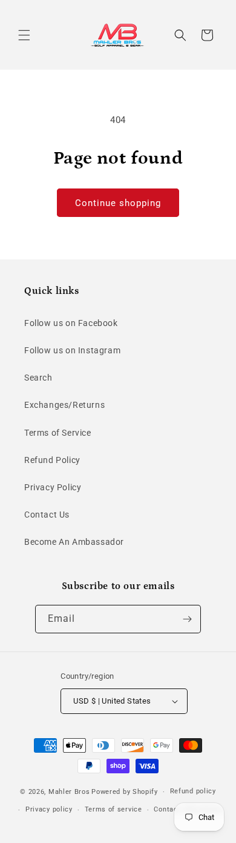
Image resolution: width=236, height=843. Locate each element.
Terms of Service (57, 433)
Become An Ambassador (74, 542)
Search (38, 377)
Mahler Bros (69, 792)
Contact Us (47, 514)
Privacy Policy (52, 487)
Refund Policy (52, 460)
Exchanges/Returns (64, 405)
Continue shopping (118, 203)
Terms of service (113, 809)
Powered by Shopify (124, 792)
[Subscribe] (187, 619)
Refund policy (193, 791)
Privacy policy (49, 809)
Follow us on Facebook (71, 323)
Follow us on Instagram (72, 350)
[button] (24, 35)
